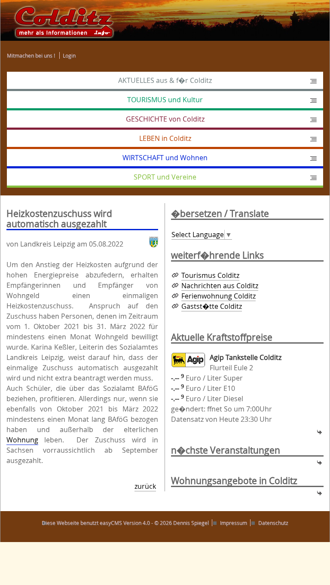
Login (69, 55)
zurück (145, 486)
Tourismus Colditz (210, 275)
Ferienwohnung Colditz (218, 296)
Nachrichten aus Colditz (219, 285)
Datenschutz (273, 522)
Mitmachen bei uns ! (31, 55)
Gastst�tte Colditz (211, 306)
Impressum (233, 522)
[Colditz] (60, 20)
